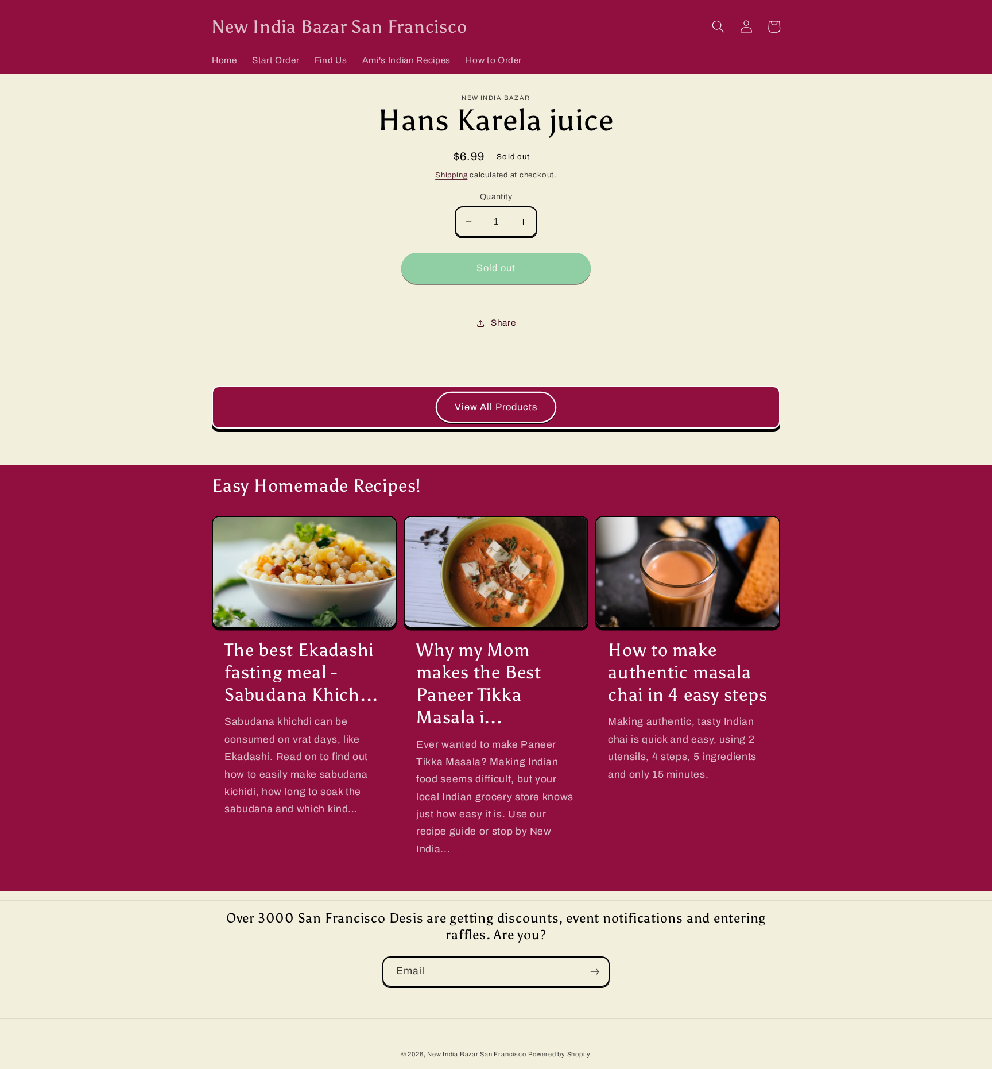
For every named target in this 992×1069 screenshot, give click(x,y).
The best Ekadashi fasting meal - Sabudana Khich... (301, 672)
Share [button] (503, 322)
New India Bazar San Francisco (476, 1054)
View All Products (496, 407)
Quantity (496, 196)
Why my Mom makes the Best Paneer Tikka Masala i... (478, 683)
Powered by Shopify (559, 1054)
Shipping (451, 175)
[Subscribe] (595, 971)
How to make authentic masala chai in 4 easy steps (688, 672)
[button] (718, 26)
